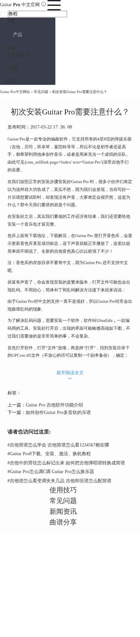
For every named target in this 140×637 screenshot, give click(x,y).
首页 (11, 21)
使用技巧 (63, 490)
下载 (12, 68)
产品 (17, 34)
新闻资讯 (63, 511)
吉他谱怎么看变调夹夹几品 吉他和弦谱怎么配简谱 (59, 480)
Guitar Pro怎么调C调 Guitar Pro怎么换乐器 (50, 471)
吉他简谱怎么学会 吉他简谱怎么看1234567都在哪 (58, 445)
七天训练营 (18, 55)
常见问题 (41, 92)
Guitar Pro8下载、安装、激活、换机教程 (49, 453)
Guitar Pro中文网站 (15, 92)
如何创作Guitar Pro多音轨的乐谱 (58, 412)
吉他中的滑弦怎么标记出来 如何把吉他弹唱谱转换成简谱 (66, 462)
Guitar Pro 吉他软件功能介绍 (54, 405)
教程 (11, 48)
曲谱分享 (63, 522)
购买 (11, 81)
